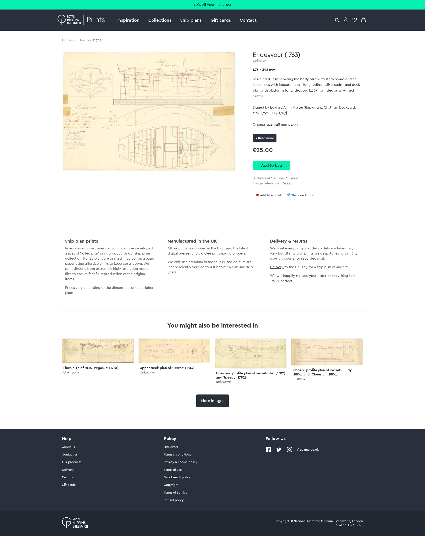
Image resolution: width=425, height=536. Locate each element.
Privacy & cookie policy (180, 462)
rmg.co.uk (311, 450)
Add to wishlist (270, 195)
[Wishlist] (354, 20)
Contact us (69, 454)
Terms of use (173, 469)
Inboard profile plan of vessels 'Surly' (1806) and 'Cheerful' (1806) (322, 372)
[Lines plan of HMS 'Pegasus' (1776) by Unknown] (98, 362)
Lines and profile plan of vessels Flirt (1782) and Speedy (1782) (250, 375)
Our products (71, 462)
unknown (223, 381)
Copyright (171, 484)
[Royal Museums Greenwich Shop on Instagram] (289, 451)
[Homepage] (82, 20)
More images (212, 401)
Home (67, 40)
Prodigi (358, 525)
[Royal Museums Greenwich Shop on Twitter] (279, 451)
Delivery (277, 267)
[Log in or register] (345, 20)
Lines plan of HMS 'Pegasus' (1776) (90, 368)
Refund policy (174, 500)
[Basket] (363, 20)
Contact (248, 20)
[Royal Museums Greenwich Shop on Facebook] (268, 451)
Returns (67, 477)
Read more (265, 138)
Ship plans (191, 20)
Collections (159, 20)
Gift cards (221, 20)
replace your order (311, 276)
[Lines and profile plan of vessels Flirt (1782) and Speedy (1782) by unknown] (251, 367)
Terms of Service (175, 492)
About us (68, 447)
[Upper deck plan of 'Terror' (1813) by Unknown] (174, 362)
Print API (341, 525)
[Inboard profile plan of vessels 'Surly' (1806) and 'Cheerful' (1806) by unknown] (327, 364)
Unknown (260, 61)
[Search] (337, 20)
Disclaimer (171, 447)
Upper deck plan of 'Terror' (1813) (167, 368)
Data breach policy (177, 477)
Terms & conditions (177, 454)
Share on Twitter (303, 195)
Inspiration (128, 20)
